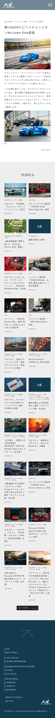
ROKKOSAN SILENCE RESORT (20, 667)
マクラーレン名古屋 (36, 21)
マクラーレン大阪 (20, 21)
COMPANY (11, 683)
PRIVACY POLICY (14, 697)
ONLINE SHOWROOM (16, 661)
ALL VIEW (23, 608)
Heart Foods (11, 674)
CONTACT (10, 686)
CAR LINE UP (12, 658)
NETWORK (11, 690)
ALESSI (9, 670)
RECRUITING (12, 679)
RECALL (10, 701)
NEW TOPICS (12, 653)
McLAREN (8, 21)
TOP (7, 649)
